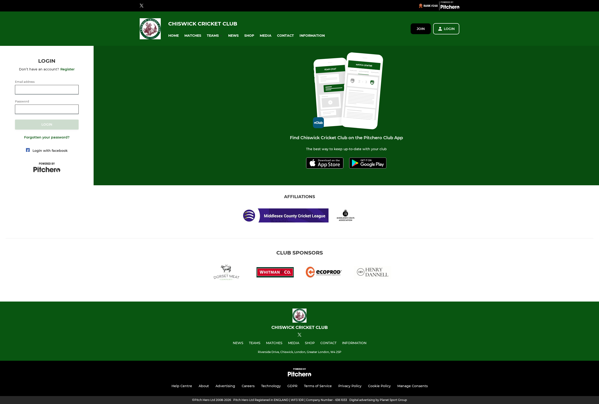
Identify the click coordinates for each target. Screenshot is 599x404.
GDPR (292, 386)
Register (67, 69)
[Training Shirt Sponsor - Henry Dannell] (372, 273)
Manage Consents (412, 386)
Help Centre (182, 386)
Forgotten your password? (46, 137)
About (204, 386)
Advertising (225, 386)
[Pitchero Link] (450, 8)
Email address (25, 82)
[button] (173, 35)
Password (22, 101)
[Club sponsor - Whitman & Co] (275, 273)
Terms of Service (318, 386)
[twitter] (141, 6)
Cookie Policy (379, 386)
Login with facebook (50, 151)
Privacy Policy (350, 386)
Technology (271, 386)
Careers (248, 386)
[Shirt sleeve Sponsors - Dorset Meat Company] (226, 273)
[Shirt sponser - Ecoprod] (324, 273)
